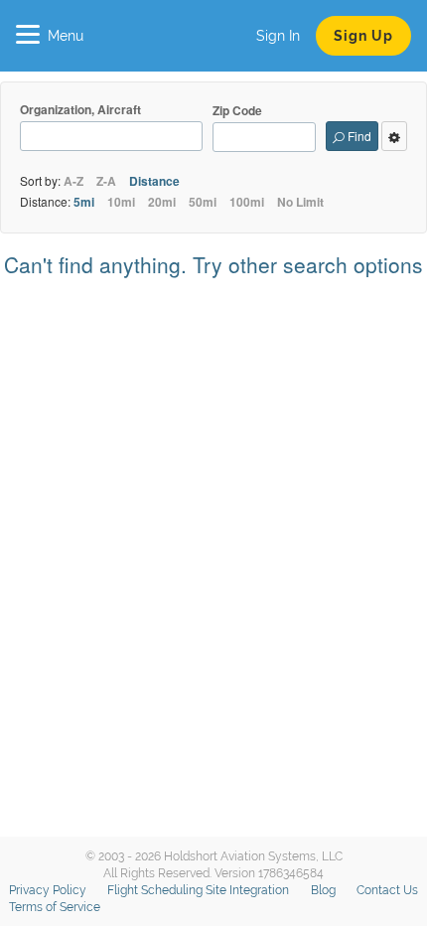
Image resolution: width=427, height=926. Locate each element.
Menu (65, 36)
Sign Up (363, 36)
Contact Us (387, 890)
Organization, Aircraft (80, 109)
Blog (323, 890)
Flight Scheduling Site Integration (198, 890)
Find (358, 135)
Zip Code (237, 110)
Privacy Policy (47, 890)
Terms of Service (54, 907)
